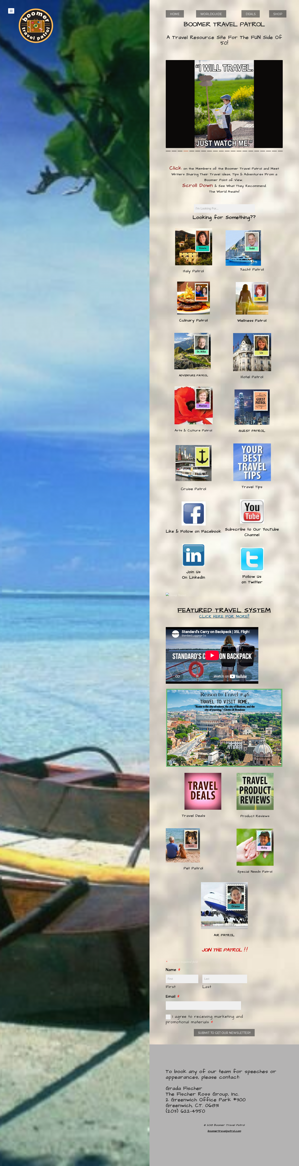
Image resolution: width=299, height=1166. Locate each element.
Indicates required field (182, 962)
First (171, 987)
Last (206, 987)
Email (173, 996)
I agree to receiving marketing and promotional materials (204, 1019)
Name (173, 970)
